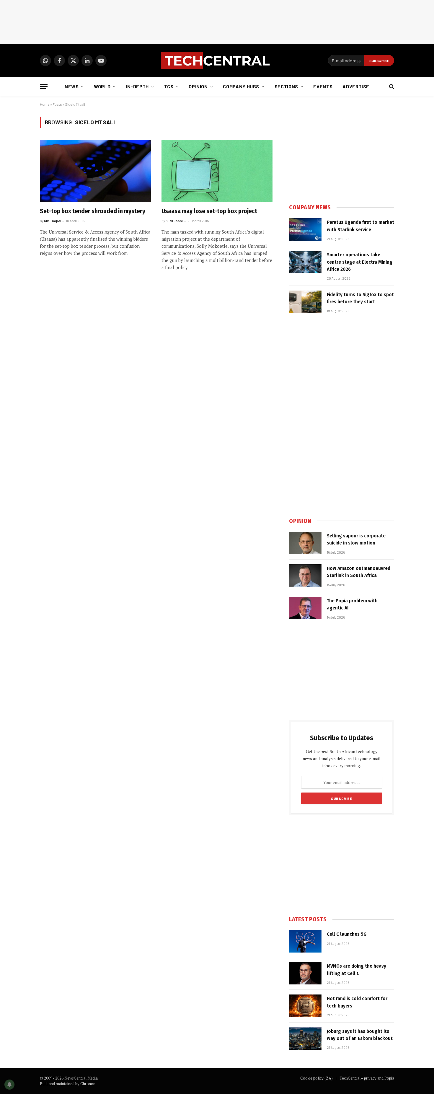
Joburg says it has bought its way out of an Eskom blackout (360, 1034)
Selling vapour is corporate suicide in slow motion (356, 539)
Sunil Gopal (52, 221)
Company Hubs (241, 86)
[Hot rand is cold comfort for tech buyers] (305, 1005)
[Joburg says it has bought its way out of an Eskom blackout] (305, 1038)
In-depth (137, 86)
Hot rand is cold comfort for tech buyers (357, 1002)
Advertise (355, 86)
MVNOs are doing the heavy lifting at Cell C (356, 969)
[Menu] (44, 86)
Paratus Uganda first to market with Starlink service (360, 225)
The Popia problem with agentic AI (352, 604)
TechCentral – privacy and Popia (367, 1078)
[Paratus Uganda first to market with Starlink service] (305, 229)
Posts (57, 104)
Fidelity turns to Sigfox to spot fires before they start (360, 298)
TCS (169, 86)
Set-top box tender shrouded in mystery (92, 211)
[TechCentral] (217, 60)
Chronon (87, 1083)
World (102, 86)
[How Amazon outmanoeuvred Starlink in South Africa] (305, 575)
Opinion (198, 86)
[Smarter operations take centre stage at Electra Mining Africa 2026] (305, 262)
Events (322, 86)
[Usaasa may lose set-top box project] (217, 171)
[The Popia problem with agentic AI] (305, 608)
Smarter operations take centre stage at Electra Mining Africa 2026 (359, 262)
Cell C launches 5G (346, 934)
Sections (286, 86)
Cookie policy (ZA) (316, 1078)
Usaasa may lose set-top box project (209, 211)
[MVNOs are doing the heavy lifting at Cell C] (305, 973)
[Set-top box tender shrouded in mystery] (95, 171)
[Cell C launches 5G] (305, 941)
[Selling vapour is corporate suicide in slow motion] (305, 543)
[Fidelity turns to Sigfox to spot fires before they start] (305, 302)
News (72, 86)
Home (45, 104)
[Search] (391, 86)
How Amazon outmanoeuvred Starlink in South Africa (358, 571)
